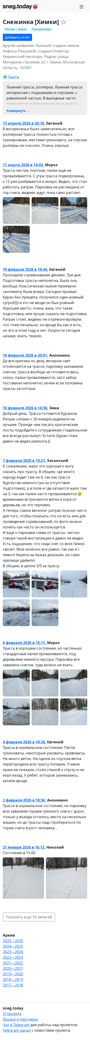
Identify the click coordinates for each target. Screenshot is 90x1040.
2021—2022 (13, 962)
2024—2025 (13, 946)
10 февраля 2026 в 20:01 (25, 355)
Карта (13, 76)
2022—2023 (13, 957)
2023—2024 (13, 951)
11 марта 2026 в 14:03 (23, 164)
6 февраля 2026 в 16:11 (24, 642)
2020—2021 (13, 968)
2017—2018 (13, 985)
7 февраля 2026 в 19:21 (24, 460)
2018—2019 (13, 979)
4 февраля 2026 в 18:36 (24, 742)
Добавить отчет (17, 37)
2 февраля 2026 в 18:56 (24, 800)
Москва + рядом (16, 29)
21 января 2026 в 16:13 (23, 847)
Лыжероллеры (41, 29)
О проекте (12, 1013)
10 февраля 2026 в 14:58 (25, 407)
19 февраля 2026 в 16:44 (25, 269)
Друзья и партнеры (20, 1019)
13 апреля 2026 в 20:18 (23, 123)
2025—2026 (13, 940)
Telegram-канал (17, 1030)
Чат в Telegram (16, 1024)
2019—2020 (13, 974)
